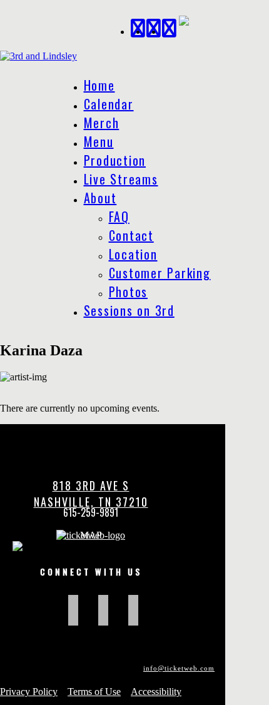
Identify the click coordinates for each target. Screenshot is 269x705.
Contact (131, 235)
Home (99, 85)
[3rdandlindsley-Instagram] (170, 27)
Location (133, 254)
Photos (128, 291)
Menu (99, 141)
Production (115, 160)
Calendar (109, 103)
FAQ (119, 216)
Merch (101, 122)
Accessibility (156, 691)
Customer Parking (160, 272)
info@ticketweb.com (179, 668)
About (100, 197)
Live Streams (121, 179)
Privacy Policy (29, 691)
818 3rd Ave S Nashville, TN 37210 (91, 493)
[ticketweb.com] (90, 535)
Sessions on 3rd (129, 310)
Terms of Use (94, 691)
